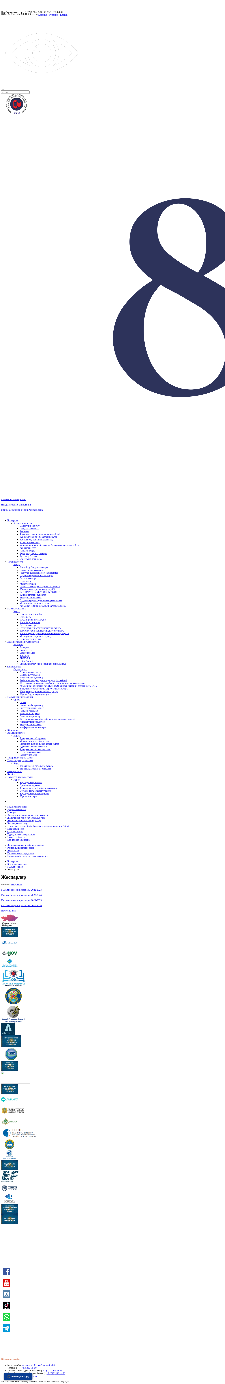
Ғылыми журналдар (30, 716)
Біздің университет (23, 523)
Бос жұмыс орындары (31, 559)
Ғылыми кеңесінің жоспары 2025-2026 (21, 905)
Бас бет (11, 774)
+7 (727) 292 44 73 (56, 1373)
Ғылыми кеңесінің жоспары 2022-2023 (21, 889)
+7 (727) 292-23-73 (52, 1370)
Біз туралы (12, 520)
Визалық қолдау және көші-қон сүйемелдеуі (43, 663)
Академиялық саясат (30, 672)
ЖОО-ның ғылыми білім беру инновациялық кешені (47, 719)
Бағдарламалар (27, 652)
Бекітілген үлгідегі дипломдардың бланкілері (43, 680)
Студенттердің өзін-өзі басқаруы (36, 575)
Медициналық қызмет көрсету (36, 603)
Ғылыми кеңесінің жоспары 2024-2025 (21, 900)
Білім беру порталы (30, 622)
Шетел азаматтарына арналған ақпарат (40, 586)
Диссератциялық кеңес (32, 708)
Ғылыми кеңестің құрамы (20, 853)
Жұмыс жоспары (28, 796)
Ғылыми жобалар (29, 710)
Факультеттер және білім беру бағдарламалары (44, 688)
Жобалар (24, 655)
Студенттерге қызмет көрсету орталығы (40, 628)
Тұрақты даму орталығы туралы (36, 766)
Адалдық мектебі (16, 732)
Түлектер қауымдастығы (20, 777)
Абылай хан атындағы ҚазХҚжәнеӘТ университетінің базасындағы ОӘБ (58, 686)
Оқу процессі (14, 666)
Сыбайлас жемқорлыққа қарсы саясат (39, 744)
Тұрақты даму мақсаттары (33, 553)
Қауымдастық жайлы (31, 782)
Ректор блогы (14, 771)
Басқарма (18, 644)
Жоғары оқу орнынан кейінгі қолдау (39, 691)
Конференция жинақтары (33, 727)
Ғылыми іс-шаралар (30, 713)
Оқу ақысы (25, 581)
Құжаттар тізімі (28, 583)
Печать (5, 910)
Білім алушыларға (16, 608)
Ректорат (24, 531)
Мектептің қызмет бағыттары (35, 741)
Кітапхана (12, 730)
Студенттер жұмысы (30, 752)
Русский (54, 14)
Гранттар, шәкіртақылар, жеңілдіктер (39, 572)
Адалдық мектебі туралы (33, 738)
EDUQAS (25, 658)
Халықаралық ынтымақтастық (23, 641)
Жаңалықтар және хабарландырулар (38, 537)
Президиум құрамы (30, 785)
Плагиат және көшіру (31, 614)
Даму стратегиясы (29, 528)
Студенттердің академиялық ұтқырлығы (41, 600)
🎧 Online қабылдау (18, 1376)
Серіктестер (26, 650)
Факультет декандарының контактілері (40, 534)
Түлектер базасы (28, 556)
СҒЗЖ (16, 699)
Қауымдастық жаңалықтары (34, 793)
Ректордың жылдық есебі (20, 847)
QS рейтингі (26, 661)
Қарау (16, 564)
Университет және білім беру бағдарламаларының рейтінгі (50, 545)
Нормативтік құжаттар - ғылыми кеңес (27, 856)
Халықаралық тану (29, 542)
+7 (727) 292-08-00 (27, 1368)
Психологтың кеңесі (30, 639)
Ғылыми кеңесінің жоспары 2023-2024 (21, 895)
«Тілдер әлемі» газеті (30, 597)
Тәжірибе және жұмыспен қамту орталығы (42, 630)
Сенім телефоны (28, 755)
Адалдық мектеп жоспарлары (35, 749)
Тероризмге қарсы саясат (20, 757)
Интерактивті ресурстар (32, 721)
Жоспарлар (13, 850)
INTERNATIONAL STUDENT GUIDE (40, 592)
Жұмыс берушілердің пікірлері (36, 694)
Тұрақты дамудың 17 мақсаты (35, 768)
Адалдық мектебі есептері (33, 746)
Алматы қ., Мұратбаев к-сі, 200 (38, 1365)
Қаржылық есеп (28, 548)
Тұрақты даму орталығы (20, 760)
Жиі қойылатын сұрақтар (33, 594)
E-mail (12, 910)
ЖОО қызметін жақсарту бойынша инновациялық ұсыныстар (52, 683)
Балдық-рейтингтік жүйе (33, 619)
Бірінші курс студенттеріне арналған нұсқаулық (44, 633)
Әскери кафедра (28, 578)
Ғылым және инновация (20, 697)
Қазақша (43, 14)
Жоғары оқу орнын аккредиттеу (36, 539)
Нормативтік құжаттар (31, 570)
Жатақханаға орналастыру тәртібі (37, 589)
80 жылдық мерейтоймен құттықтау (38, 788)
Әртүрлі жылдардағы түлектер (36, 790)
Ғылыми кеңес (27, 550)
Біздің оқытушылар (30, 675)
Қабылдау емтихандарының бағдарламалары (43, 606)
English (64, 14)
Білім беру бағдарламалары (34, 567)
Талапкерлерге (15, 561)
